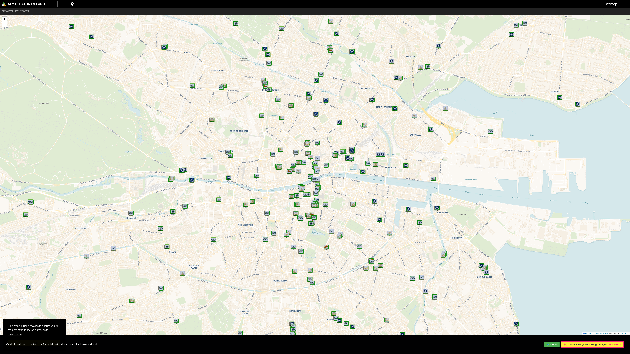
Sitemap (611, 4)
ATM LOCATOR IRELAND (26, 4)
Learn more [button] (15, 334)
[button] (511, 33)
